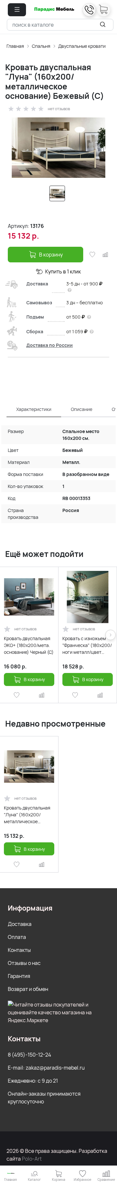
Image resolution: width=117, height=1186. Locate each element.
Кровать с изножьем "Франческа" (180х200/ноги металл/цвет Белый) (87, 645)
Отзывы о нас (24, 963)
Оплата (17, 937)
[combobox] (60, 25)
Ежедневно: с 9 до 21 (33, 1080)
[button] (17, 9)
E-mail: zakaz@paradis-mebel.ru (46, 1067)
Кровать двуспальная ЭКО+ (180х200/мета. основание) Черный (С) (29, 645)
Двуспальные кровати (82, 46)
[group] (58, 147)
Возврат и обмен (28, 989)
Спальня (41, 46)
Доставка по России (49, 345)
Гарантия (19, 976)
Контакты (19, 950)
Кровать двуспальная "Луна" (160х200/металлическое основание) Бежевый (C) (27, 815)
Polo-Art (32, 1158)
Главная (15, 46)
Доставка (20, 924)
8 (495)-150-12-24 (29, 1054)
